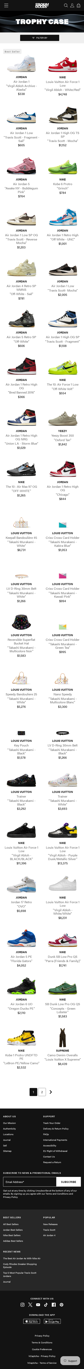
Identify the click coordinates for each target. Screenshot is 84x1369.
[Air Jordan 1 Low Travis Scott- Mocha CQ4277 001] (62, 268)
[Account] (72, 5)
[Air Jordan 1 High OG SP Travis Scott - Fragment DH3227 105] (62, 319)
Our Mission (9, 1123)
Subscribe (68, 1182)
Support (49, 1116)
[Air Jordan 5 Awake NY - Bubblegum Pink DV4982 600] (21, 166)
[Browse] (6, 5)
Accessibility (49, 1145)
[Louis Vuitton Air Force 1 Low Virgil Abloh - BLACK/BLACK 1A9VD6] (21, 830)
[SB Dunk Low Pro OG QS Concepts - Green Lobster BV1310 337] (62, 986)
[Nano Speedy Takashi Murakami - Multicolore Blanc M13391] (62, 677)
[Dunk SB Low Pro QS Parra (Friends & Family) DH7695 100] (62, 939)
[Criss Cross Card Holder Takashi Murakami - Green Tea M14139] (62, 622)
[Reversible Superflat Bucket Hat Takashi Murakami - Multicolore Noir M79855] (21, 622)
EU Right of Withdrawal (55, 1151)
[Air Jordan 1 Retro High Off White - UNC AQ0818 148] (62, 217)
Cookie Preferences (42, 1349)
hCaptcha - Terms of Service (42, 1363)
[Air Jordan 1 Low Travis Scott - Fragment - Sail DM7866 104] (21, 115)
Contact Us (49, 1156)
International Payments (55, 1140)
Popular (49, 1217)
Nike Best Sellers (12, 1235)
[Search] (66, 5)
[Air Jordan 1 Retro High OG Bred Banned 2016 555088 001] (21, 367)
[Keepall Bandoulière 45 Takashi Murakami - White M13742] (21, 520)
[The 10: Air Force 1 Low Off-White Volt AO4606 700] (62, 367)
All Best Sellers (11, 1224)
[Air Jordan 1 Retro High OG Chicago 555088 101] (62, 469)
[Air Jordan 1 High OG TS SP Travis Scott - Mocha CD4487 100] (62, 115)
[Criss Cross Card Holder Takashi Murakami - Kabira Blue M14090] (62, 520)
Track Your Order (51, 1123)
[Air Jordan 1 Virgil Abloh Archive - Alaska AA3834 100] (21, 64)
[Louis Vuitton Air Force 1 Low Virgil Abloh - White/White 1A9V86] (62, 884)
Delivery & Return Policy (56, 1128)
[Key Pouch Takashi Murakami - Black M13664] (21, 728)
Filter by (41, 37)
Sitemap (7, 1151)
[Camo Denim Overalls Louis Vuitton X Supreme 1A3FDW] (62, 1038)
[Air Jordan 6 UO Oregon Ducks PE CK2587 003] (21, 986)
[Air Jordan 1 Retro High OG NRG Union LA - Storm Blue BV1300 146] (21, 418)
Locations (8, 1134)
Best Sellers (12, 1217)
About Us (9, 1116)
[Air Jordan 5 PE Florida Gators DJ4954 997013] (21, 939)
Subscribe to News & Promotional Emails (32, 1173)
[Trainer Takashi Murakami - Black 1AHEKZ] (21, 779)
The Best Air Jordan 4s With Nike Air (21, 1258)
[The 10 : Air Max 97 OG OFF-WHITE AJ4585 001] (21, 469)
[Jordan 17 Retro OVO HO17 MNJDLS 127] (21, 884)
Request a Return (52, 1162)
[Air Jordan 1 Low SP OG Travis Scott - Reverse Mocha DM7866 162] (21, 217)
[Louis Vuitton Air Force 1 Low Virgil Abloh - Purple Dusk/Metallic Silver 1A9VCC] (62, 830)
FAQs (46, 1134)
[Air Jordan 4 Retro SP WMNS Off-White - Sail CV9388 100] (21, 268)
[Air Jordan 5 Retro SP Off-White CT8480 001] (21, 319)
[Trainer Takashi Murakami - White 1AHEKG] (62, 779)
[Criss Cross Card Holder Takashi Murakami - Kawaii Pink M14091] (62, 571)
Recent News (12, 1251)
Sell (5, 1145)
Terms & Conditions (42, 1342)
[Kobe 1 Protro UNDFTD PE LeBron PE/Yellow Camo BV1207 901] (21, 1038)
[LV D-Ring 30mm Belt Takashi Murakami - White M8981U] (21, 571)
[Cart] (78, 5)
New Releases (50, 1224)
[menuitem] (33, 1092)
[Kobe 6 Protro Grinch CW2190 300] (62, 166)
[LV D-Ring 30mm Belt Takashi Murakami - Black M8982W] (62, 728)
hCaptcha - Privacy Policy (42, 1356)
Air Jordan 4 (49, 1235)
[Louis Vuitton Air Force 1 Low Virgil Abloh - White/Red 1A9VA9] (62, 64)
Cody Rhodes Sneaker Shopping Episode (20, 1265)
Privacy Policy (42, 1335)
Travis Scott (49, 1229)
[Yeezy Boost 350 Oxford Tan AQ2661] (62, 418)
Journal (7, 1140)
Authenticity (9, 1128)
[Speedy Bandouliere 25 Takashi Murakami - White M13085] (21, 677)
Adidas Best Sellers (13, 1241)
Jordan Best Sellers (13, 1229)
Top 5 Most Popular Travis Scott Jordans (19, 1274)
